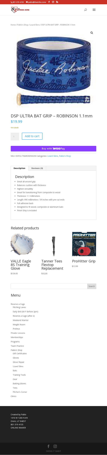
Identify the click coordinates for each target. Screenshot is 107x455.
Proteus (16, 328)
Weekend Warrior (20, 320)
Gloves (16, 357)
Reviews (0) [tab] (37, 168)
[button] (91, 32)
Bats (15, 370)
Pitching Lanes (19, 307)
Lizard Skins (35, 25)
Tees (15, 387)
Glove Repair (18, 362)
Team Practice (17, 346)
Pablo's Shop (22, 25)
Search (92, 286)
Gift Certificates (20, 353)
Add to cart (32, 136)
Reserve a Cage (18, 304)
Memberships (17, 337)
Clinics (13, 396)
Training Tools (19, 375)
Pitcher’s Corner (20, 392)
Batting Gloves (19, 383)
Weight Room (19, 324)
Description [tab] (19, 168)
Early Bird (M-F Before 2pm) (25, 311)
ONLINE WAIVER (18, 427)
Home (13, 25)
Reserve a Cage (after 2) (24, 316)
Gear (15, 379)
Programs (15, 341)
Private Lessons (18, 333)
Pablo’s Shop (16, 350)
